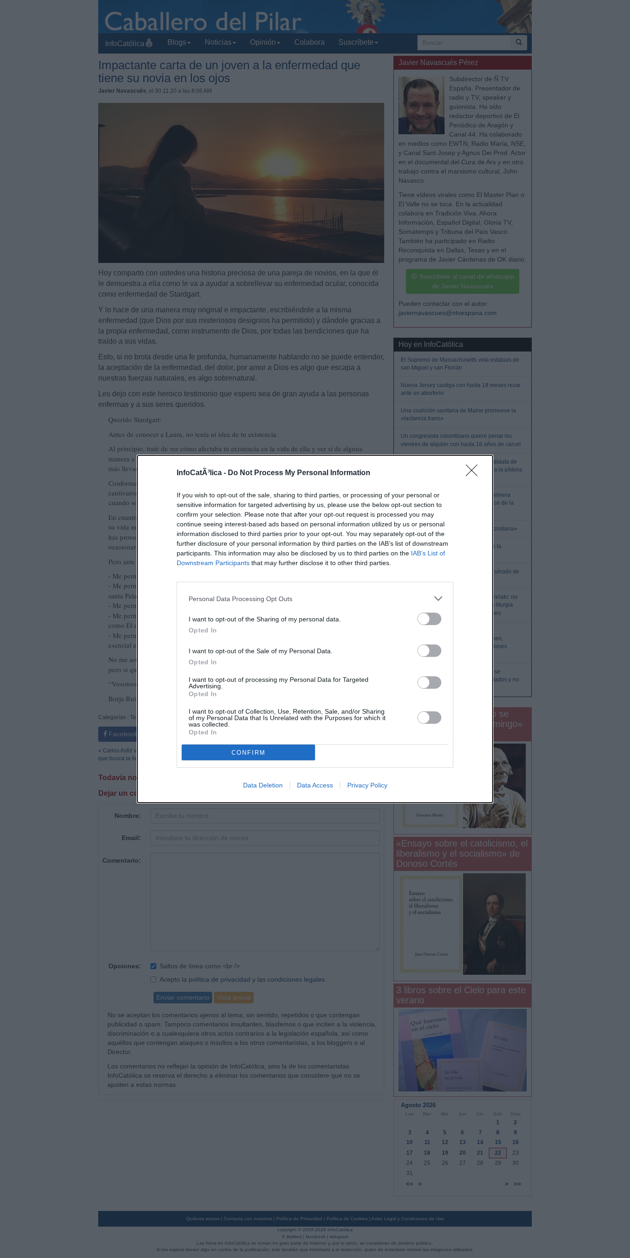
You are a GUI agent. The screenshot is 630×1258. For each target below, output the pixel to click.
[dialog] (315, 629)
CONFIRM (249, 752)
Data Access (315, 785)
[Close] (474, 473)
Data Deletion (263, 785)
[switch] (429, 619)
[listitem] (315, 598)
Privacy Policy (367, 785)
